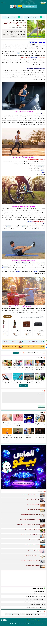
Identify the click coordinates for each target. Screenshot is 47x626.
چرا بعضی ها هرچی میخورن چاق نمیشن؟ (39, 368)
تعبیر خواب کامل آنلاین (40, 614)
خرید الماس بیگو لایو (29, 424)
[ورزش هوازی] (23, 96)
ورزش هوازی (32, 42)
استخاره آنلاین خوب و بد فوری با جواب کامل (35, 346)
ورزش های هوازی (33, 57)
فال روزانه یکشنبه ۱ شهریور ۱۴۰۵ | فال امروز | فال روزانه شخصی (12, 342)
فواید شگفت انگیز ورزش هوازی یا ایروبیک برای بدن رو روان (14, 24)
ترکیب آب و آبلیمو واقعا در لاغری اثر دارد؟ (39, 381)
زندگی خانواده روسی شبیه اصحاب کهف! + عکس (39, 437)
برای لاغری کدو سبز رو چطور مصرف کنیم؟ (7, 368)
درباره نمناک (37, 620)
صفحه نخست (43, 620)
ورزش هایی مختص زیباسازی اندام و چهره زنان (29, 369)
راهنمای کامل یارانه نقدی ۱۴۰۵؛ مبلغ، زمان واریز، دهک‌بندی (12, 347)
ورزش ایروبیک (15, 352)
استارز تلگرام (22, 614)
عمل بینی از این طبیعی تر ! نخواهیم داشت (35, 341)
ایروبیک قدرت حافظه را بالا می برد (7, 381)
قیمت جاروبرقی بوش (30, 614)
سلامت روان (29, 221)
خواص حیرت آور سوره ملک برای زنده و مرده (37, 593)
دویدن (42, 170)
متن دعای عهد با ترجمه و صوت (39, 591)
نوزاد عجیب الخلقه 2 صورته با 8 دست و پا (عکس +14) (18, 437)
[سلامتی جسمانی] (23, 245)
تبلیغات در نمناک (30, 620)
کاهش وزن (24, 226)
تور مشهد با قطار (15, 614)
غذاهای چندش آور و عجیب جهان (29, 436)
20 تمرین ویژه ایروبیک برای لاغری (18, 368)
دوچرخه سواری (41, 166)
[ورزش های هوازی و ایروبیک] (23, 190)
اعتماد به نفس (5, 267)
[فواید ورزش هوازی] (23, 142)
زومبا (43, 172)
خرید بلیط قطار (8, 614)
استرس (25, 263)
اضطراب (18, 271)
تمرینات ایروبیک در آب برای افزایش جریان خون (18, 381)
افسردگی (35, 271)
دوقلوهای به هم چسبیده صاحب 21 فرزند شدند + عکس (18, 423)
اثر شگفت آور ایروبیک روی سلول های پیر (28, 381)
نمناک (18, 53)
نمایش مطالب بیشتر (23, 385)
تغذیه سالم (8, 226)
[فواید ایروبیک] (23, 291)
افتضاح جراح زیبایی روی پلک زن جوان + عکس (7, 423)
